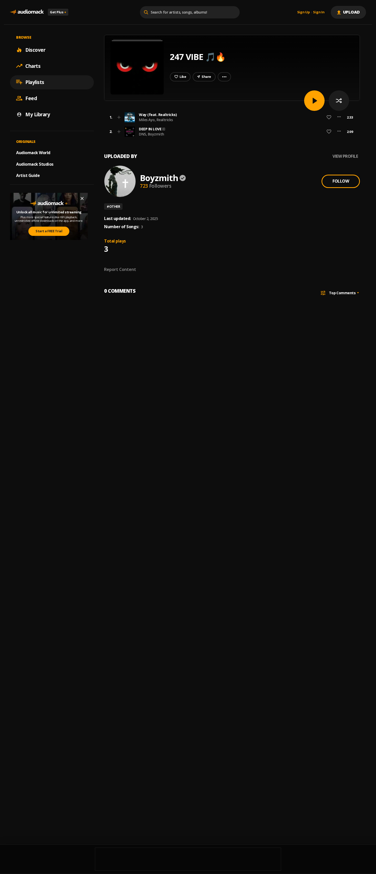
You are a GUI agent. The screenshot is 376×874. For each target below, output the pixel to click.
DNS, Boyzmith (151, 134)
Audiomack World (33, 152)
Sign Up (303, 12)
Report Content (120, 269)
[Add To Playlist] (118, 117)
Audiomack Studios (34, 164)
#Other (113, 206)
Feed (31, 98)
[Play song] (314, 100)
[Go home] (27, 12)
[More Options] (339, 117)
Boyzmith (159, 178)
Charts (32, 65)
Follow (341, 181)
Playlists (34, 82)
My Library (37, 114)
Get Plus (58, 12)
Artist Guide (28, 175)
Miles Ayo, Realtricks (156, 119)
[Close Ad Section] (82, 198)
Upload (351, 12)
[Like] (329, 117)
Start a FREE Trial (49, 231)
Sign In (318, 12)
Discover (35, 49)
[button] (230, 117)
